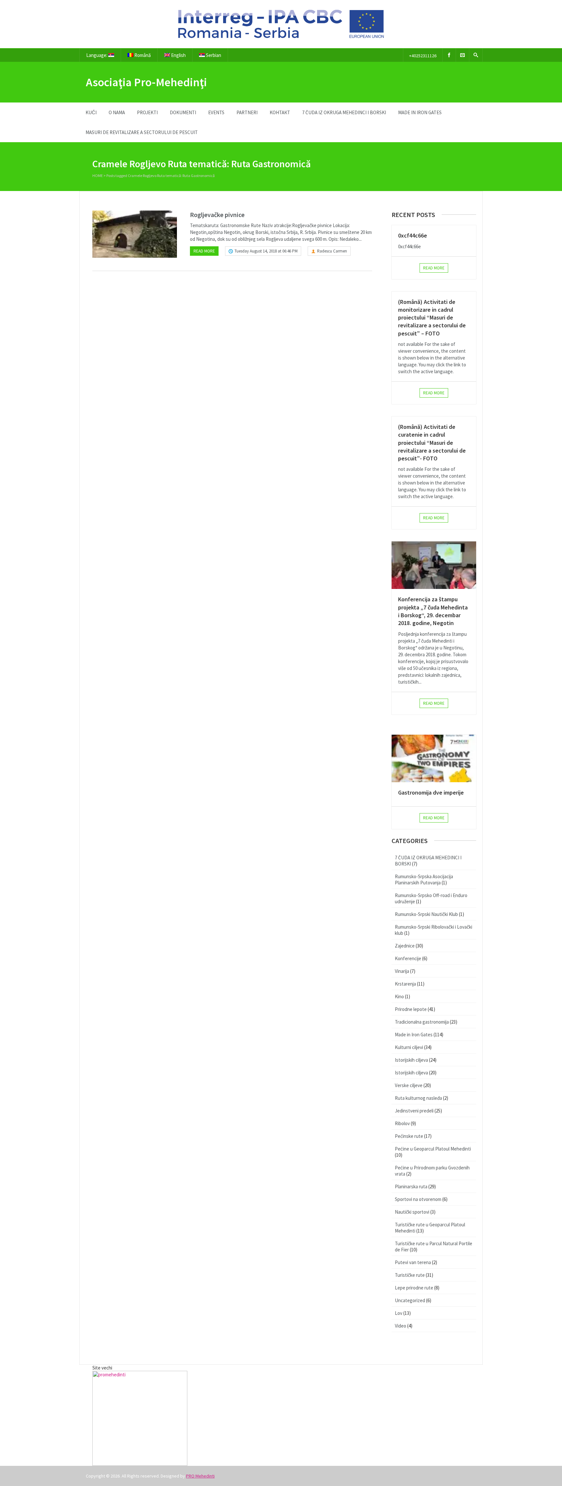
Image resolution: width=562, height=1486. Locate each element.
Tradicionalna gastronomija (422, 1022)
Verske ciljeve (408, 1085)
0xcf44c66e (412, 235)
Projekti (147, 112)
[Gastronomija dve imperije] (434, 758)
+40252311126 (422, 56)
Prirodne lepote (411, 1009)
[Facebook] (449, 55)
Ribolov (402, 1123)
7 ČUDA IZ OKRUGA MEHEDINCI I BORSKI (344, 112)
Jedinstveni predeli (414, 1111)
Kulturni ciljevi (409, 1047)
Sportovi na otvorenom (418, 1199)
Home (97, 175)
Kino (399, 996)
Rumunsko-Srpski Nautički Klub (426, 914)
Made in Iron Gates (420, 112)
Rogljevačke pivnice (217, 215)
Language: (97, 55)
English (178, 55)
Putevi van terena (413, 1262)
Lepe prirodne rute (414, 1288)
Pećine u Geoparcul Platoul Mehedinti (433, 1149)
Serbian (213, 55)
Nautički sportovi (412, 1212)
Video (400, 1326)
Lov (398, 1313)
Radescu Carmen (332, 251)
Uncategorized (410, 1300)
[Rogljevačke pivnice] (134, 234)
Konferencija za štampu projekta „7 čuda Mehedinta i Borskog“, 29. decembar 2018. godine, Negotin (433, 611)
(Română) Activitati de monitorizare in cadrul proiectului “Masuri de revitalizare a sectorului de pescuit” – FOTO (432, 317)
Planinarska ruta (411, 1186)
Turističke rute (410, 1275)
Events (216, 112)
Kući (91, 112)
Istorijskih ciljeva (411, 1060)
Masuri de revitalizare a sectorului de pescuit (142, 132)
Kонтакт (280, 112)
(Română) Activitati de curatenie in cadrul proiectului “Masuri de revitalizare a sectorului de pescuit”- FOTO (432, 442)
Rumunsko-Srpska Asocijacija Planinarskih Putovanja (424, 879)
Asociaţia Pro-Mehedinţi (146, 82)
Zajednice (405, 946)
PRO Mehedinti (200, 1476)
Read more (204, 251)
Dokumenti (183, 112)
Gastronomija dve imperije (431, 792)
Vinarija (402, 971)
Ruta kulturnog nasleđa (418, 1098)
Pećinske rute (409, 1136)
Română (142, 55)
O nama (117, 112)
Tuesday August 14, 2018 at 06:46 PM (266, 251)
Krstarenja (405, 984)
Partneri (247, 112)
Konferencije (408, 958)
